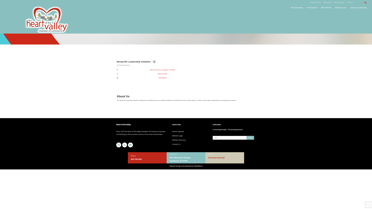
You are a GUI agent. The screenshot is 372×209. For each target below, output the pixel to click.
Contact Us (350, 2)
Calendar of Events (315, 2)
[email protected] (216, 157)
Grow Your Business (358, 7)
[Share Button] (154, 62)
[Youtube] (130, 145)
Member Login (327, 2)
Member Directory (339, 2)
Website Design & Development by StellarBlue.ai (186, 166)
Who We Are (326, 7)
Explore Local (340, 7)
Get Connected (297, 7)
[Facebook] (118, 145)
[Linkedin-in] (124, 145)
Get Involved (312, 7)
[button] (365, 2)
